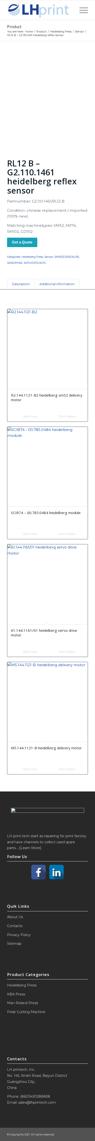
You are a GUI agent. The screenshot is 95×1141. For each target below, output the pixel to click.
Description (21, 284)
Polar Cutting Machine (26, 1012)
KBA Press (16, 994)
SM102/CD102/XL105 (66, 256)
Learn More (30, 848)
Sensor (48, 256)
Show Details (66, 416)
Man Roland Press (22, 1003)
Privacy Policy (19, 935)
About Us (15, 917)
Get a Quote (22, 242)
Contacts (14, 926)
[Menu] (81, 10)
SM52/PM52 (14, 263)
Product (14, 26)
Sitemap (14, 943)
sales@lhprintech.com (37, 1102)
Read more (29, 416)
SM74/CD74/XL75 (35, 263)
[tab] (21, 284)
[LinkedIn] (56, 872)
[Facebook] (38, 872)
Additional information (57, 284)
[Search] (71, 10)
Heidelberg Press (32, 256)
